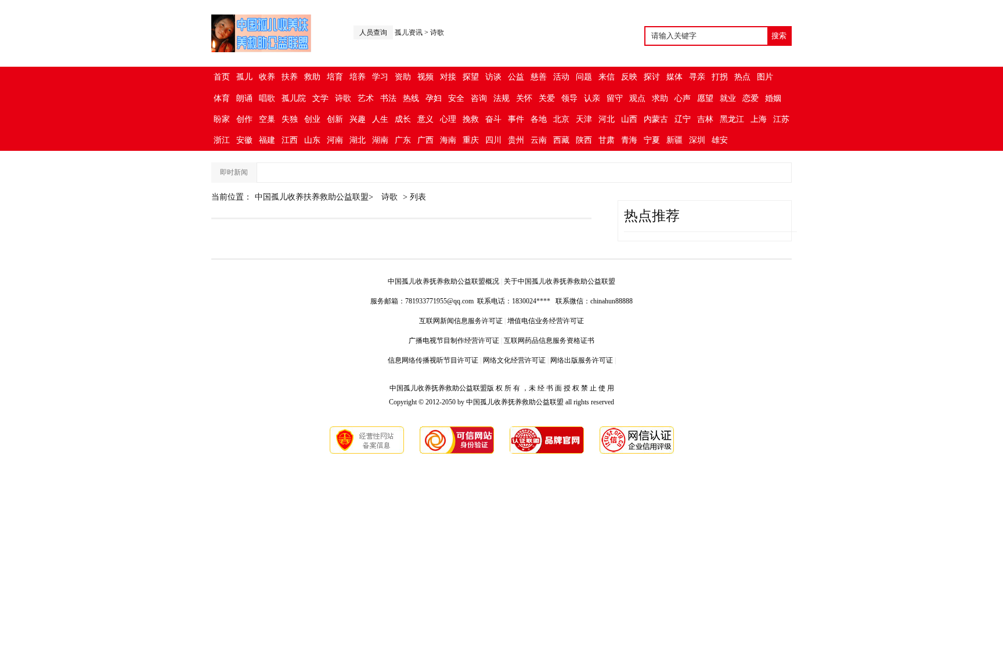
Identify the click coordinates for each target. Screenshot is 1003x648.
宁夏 (652, 140)
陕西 (584, 140)
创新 (335, 119)
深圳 (697, 140)
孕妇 (433, 98)
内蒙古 (656, 119)
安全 (456, 98)
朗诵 (244, 98)
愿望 (705, 98)
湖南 (380, 140)
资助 (403, 77)
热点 (742, 77)
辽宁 (682, 119)
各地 (539, 119)
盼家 (222, 119)
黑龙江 (732, 119)
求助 (660, 98)
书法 (388, 98)
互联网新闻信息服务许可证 (461, 321)
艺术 (366, 98)
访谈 (493, 77)
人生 (380, 119)
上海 (759, 119)
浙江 (222, 140)
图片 (765, 77)
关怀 (524, 98)
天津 (584, 119)
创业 (312, 119)
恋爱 (750, 98)
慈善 (539, 77)
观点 (637, 98)
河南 (335, 140)
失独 (290, 119)
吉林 (705, 119)
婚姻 (773, 98)
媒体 (674, 77)
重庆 (471, 140)
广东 (403, 140)
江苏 (781, 119)
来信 (606, 77)
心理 (448, 119)
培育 (335, 77)
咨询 (479, 98)
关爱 (547, 98)
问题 (584, 77)
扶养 (290, 77)
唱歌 (267, 98)
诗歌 (437, 32)
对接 (448, 77)
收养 (267, 77)
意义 (425, 119)
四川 (493, 140)
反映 (629, 77)
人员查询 (373, 32)
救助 (312, 77)
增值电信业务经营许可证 (545, 321)
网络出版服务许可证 (581, 360)
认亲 (592, 98)
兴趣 (357, 119)
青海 (629, 140)
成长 (403, 119)
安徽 (244, 140)
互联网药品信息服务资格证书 (549, 340)
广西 (425, 140)
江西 (290, 140)
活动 (561, 77)
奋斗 (493, 119)
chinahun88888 (611, 301)
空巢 (267, 119)
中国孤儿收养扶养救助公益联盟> (315, 197)
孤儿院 (294, 98)
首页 (222, 77)
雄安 (720, 140)
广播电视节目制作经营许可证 (454, 340)
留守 (615, 98)
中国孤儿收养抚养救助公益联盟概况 (443, 281)
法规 (501, 98)
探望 (471, 77)
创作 (244, 119)
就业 (728, 98)
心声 (682, 98)
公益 (516, 77)
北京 (561, 119)
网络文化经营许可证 (514, 360)
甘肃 (606, 140)
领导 (569, 98)
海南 (448, 140)
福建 (267, 140)
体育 (222, 98)
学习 (380, 77)
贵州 (516, 140)
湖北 (357, 140)
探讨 (652, 77)
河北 (606, 119)
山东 (312, 140)
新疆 (674, 140)
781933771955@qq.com (439, 301)
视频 (425, 77)
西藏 (561, 140)
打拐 (720, 77)
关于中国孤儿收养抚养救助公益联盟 (559, 281)
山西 (629, 119)
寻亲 (697, 77)
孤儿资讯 (409, 32)
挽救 (471, 119)
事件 (516, 119)
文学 (320, 98)
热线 (411, 98)
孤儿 (244, 77)
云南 (539, 140)
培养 (357, 77)
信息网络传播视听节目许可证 (433, 360)
